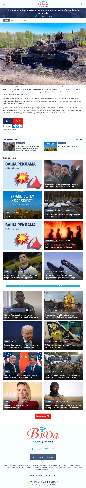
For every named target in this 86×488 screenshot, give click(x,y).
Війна (6, 20)
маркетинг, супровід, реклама (43, 485)
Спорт (8, 271)
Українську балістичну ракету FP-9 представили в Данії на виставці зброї (60, 276)
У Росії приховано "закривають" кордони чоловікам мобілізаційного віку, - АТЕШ (61, 376)
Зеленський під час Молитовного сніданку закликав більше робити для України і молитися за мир (27, 148)
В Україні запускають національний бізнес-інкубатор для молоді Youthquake (62, 246)
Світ (48, 271)
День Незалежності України (67, 146)
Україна (20, 143)
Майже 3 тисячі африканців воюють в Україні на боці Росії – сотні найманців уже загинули (63, 406)
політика (61, 286)
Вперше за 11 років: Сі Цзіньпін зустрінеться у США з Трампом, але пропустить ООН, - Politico (22, 376)
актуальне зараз (24, 286)
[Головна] (35, 16)
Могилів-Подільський (10, 310)
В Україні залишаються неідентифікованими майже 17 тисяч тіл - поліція (62, 216)
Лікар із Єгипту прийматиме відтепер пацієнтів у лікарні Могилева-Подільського (21, 316)
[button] (81, 139)
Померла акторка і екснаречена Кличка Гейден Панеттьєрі (19, 406)
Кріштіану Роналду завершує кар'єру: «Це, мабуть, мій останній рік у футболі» (20, 276)
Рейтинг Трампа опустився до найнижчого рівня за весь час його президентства (21, 346)
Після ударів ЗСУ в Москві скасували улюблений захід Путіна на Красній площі (61, 316)
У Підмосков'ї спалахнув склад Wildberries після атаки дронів (61, 346)
